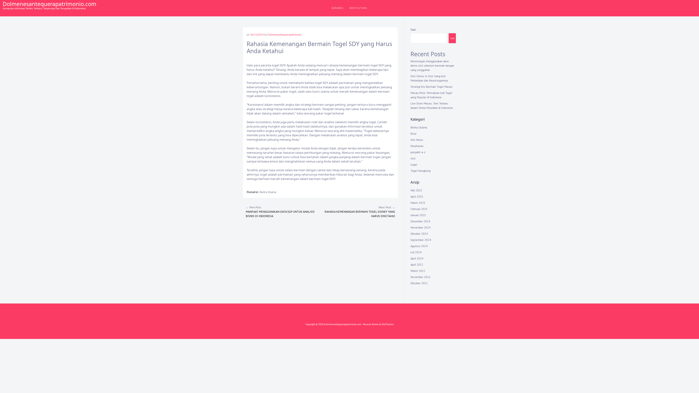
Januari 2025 (418, 215)
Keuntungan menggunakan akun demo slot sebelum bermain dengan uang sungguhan (432, 65)
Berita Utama (358, 8)
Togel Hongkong (420, 170)
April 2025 (416, 196)
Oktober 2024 (419, 233)
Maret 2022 (417, 271)
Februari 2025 (419, 209)
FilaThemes (388, 324)
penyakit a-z (417, 152)
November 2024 (420, 227)
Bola (413, 133)
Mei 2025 (416, 190)
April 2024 (416, 258)
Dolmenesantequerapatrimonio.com (49, 4)
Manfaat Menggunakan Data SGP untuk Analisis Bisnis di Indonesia (280, 211)
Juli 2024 (416, 252)
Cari (413, 29)
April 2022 (416, 264)
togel (413, 164)
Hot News (416, 140)
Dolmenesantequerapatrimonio (284, 34)
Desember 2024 (420, 221)
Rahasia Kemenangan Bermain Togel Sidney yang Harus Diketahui (360, 211)
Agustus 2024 (419, 246)
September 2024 (420, 240)
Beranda (337, 8)
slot (413, 158)
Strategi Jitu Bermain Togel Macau (431, 86)
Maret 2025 (417, 203)
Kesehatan (416, 146)
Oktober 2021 (419, 283)
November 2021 (420, 277)
